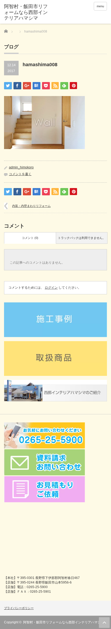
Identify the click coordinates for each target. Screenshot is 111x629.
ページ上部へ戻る (104, 622)
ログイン (51, 287)
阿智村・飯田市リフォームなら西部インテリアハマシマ (63, 622)
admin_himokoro (21, 167)
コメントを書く (20, 174)
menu (100, 6)
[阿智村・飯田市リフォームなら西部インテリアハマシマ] (26, 12)
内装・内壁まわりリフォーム (31, 205)
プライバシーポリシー (19, 608)
